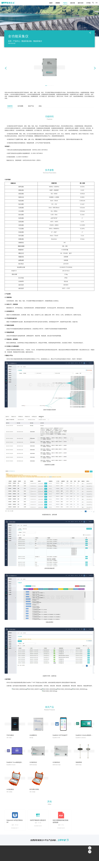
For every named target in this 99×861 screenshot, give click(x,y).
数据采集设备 (27, 41)
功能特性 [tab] (10, 106)
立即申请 (62, 840)
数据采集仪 (37, 41)
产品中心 (16, 41)
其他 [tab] (40, 106)
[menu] (53, 3)
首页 (10, 41)
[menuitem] (51, 3)
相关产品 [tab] (31, 106)
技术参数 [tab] (20, 106)
